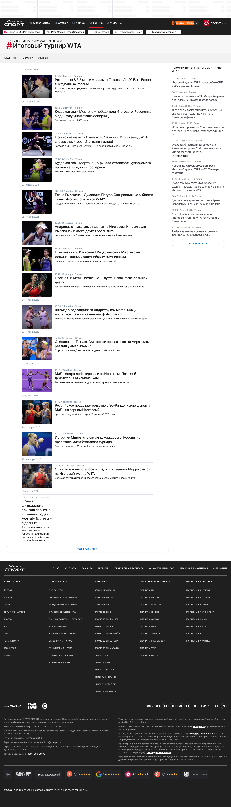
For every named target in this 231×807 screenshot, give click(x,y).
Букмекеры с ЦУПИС (60, 648)
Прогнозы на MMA (196, 619)
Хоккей (8, 597)
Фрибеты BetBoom (105, 684)
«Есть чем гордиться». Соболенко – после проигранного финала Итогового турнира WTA (197, 131)
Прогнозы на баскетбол (200, 612)
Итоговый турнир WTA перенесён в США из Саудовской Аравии (198, 84)
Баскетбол (10, 648)
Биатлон (8, 619)
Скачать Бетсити (150, 633)
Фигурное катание (14, 612)
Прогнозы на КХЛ (196, 633)
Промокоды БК (103, 612)
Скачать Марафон (150, 619)
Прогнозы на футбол (198, 590)
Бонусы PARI (102, 605)
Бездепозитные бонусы (63, 605)
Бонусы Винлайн (105, 590)
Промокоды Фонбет (106, 619)
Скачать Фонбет (149, 612)
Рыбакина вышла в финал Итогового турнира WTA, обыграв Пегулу (194, 233)
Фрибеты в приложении (63, 597)
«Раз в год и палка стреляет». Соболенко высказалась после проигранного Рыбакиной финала (197, 113)
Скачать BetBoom (150, 605)
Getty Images (192, 733)
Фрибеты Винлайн (105, 677)
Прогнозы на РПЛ (196, 626)
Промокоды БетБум (106, 641)
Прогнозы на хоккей (198, 597)
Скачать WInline (150, 597)
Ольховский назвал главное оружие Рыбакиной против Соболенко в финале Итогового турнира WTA (196, 148)
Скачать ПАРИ (148, 590)
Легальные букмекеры (62, 633)
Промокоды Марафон (107, 648)
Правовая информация (194, 568)
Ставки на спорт (59, 581)
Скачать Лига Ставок (152, 641)
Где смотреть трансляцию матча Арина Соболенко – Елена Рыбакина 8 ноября (196, 202)
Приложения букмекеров (155, 581)
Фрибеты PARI (102, 662)
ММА (6, 633)
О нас (56, 568)
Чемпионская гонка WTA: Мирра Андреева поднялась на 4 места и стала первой (198, 98)
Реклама (103, 568)
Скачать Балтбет (150, 655)
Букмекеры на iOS (59, 662)
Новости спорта (13, 581)
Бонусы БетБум (104, 597)
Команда (87, 568)
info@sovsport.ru (53, 742)
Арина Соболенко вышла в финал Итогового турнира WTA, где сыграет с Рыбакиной (195, 217)
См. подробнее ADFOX (159, 752)
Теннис (8, 605)
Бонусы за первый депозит (65, 619)
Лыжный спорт (12, 641)
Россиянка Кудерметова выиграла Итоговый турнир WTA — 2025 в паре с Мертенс (196, 169)
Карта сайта (220, 568)
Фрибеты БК (101, 655)
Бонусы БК (101, 581)
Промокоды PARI (104, 626)
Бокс (7, 626)
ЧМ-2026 (8, 655)
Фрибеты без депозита (62, 612)
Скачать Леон (148, 626)
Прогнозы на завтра (198, 641)
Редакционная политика (128, 568)
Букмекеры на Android (62, 655)
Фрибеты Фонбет (104, 670)
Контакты (71, 568)
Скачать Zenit (148, 648)
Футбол (8, 590)
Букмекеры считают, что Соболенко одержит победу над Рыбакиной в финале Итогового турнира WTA (198, 186)
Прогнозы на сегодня (199, 581)
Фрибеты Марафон (105, 691)
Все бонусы (56, 590)
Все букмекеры (58, 626)
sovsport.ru (199, 726)
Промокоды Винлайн (107, 633)
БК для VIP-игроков (61, 641)
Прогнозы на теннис (198, 605)
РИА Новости (208, 733)
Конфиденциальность (162, 568)
